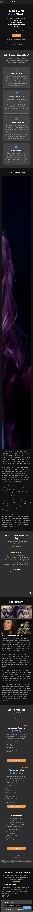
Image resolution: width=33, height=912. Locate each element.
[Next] (28, 551)
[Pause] (30, 593)
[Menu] (30, 2)
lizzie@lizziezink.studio (10, 896)
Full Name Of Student (10, 902)
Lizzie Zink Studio (9, 2)
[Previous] (4, 551)
